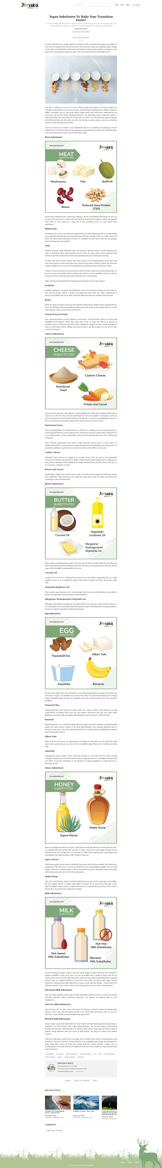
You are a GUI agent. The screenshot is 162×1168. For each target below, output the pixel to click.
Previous (44, 1103)
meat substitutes (110, 1054)
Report (95, 1080)
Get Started (136, 5)
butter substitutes (71, 1054)
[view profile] (51, 1068)
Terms (130, 1162)
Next (118, 1103)
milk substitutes (50, 1057)
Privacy (136, 1162)
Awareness (60, 1054)
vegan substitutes (69, 1057)
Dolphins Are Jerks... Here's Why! (83, 1111)
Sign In (128, 5)
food (100, 1054)
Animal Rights (50, 1054)
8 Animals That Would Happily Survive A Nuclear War (54, 1111)
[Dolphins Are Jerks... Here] (86, 1103)
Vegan (60, 1057)
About (123, 1162)
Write (122, 5)
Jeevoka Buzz (82, 29)
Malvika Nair (78, 1116)
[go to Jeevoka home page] (47, 5)
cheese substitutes (85, 1054)
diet (95, 1054)
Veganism (81, 1057)
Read (116, 5)
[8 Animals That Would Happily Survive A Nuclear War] (58, 1103)
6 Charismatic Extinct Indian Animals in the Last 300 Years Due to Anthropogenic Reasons (113, 1112)
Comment (67, 1080)
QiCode (91, 1165)
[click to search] (112, 4)
